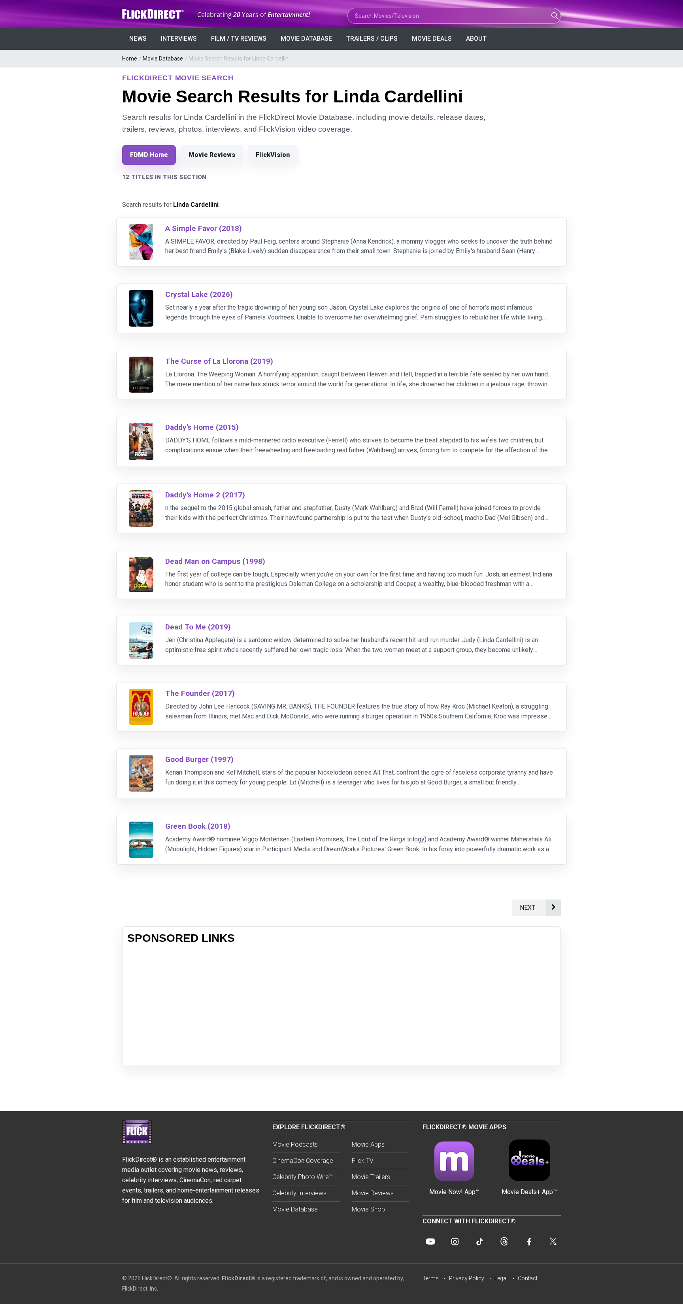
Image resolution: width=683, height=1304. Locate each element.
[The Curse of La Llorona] (141, 361)
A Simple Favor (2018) (203, 228)
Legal (501, 1278)
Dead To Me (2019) (198, 626)
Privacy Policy (466, 1278)
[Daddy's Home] (141, 427)
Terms (431, 1278)
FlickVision (273, 155)
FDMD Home (149, 155)
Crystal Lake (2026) (199, 294)
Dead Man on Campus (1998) (215, 561)
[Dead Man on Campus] (141, 561)
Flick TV (363, 1160)
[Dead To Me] (141, 627)
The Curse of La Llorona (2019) (219, 361)
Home (129, 58)
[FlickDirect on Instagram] (455, 1241)
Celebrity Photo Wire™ (302, 1177)
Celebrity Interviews (299, 1193)
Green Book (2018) (197, 826)
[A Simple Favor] (141, 228)
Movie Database (306, 38)
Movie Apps (368, 1144)
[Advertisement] (341, 1005)
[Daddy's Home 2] (141, 495)
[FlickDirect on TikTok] (479, 1241)
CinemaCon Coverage (302, 1160)
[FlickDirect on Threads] (504, 1241)
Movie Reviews (212, 155)
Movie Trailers (371, 1177)
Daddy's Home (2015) (202, 427)
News (138, 38)
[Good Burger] (141, 760)
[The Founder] (141, 693)
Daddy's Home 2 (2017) (205, 494)
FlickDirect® (238, 1278)
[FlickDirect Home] (153, 14)
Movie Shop (368, 1209)
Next (529, 907)
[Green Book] (141, 826)
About (476, 38)
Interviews (179, 38)
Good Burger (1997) (199, 759)
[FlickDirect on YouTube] (430, 1241)
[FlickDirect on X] (553, 1241)
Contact (528, 1278)
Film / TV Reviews (238, 38)
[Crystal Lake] (141, 295)
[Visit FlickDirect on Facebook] (528, 1241)
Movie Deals (432, 38)
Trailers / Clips (372, 38)
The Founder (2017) (200, 693)
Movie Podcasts (295, 1144)
